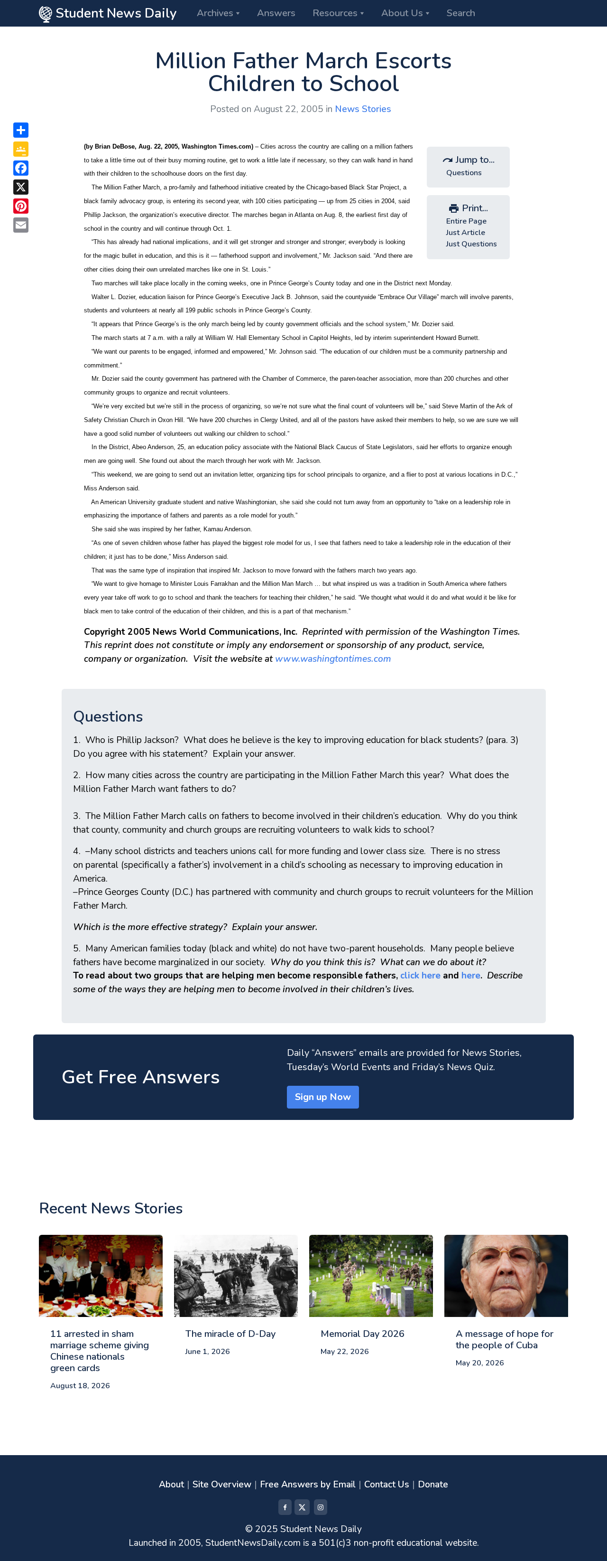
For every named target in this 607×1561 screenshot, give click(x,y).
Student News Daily (114, 13)
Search (461, 13)
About (171, 1484)
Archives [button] (215, 13)
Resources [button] (335, 13)
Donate (433, 1484)
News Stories (363, 109)
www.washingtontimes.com (333, 659)
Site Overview (222, 1484)
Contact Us (386, 1484)
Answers (276, 13)
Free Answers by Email (308, 1484)
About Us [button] (402, 13)
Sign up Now (323, 1097)
